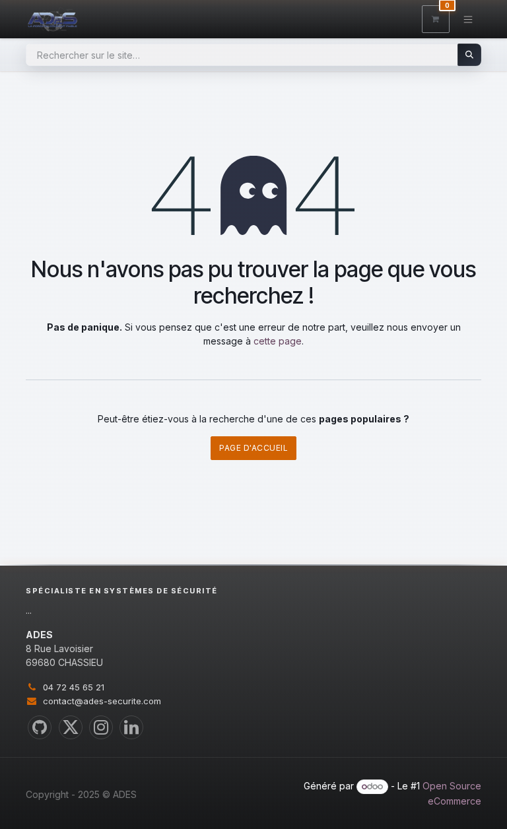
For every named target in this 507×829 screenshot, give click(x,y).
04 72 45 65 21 (73, 687)
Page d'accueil (253, 448)
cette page (278, 341)
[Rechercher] (469, 55)
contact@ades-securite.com (102, 701)
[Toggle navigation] (468, 19)
